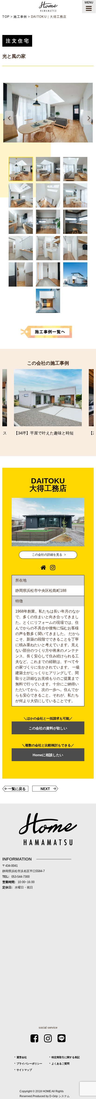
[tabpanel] (48, 113)
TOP (6, 16)
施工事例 (20, 16)
